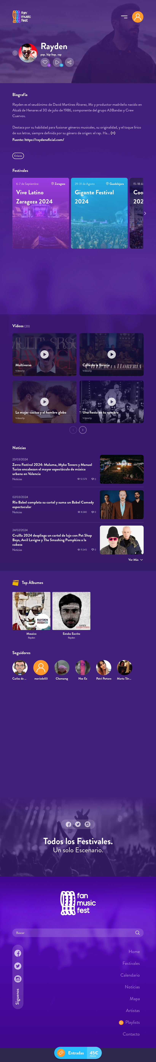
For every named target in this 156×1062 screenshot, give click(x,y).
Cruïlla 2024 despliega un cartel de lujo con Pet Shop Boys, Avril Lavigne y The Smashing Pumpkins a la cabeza (52, 539)
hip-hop (51, 54)
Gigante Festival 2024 (94, 197)
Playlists (132, 1022)
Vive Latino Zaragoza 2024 (34, 197)
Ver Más (133, 559)
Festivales (131, 963)
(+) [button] (113, 133)
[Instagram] (87, 824)
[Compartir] (69, 62)
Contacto (131, 1034)
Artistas (133, 1010)
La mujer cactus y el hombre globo (40, 412)
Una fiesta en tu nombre (101, 412)
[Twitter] (78, 824)
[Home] (22, 23)
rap (59, 54)
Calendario (130, 975)
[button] (45, 62)
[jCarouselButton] (144, 212)
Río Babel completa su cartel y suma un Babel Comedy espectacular (53, 505)
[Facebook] (68, 824)
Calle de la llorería (96, 365)
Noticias (132, 987)
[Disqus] (78, 738)
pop (43, 54)
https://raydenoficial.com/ (44, 139)
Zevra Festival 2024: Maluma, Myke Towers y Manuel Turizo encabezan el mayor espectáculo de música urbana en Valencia (52, 469)
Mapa (135, 998)
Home (134, 951)
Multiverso (23, 365)
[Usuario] (137, 17)
